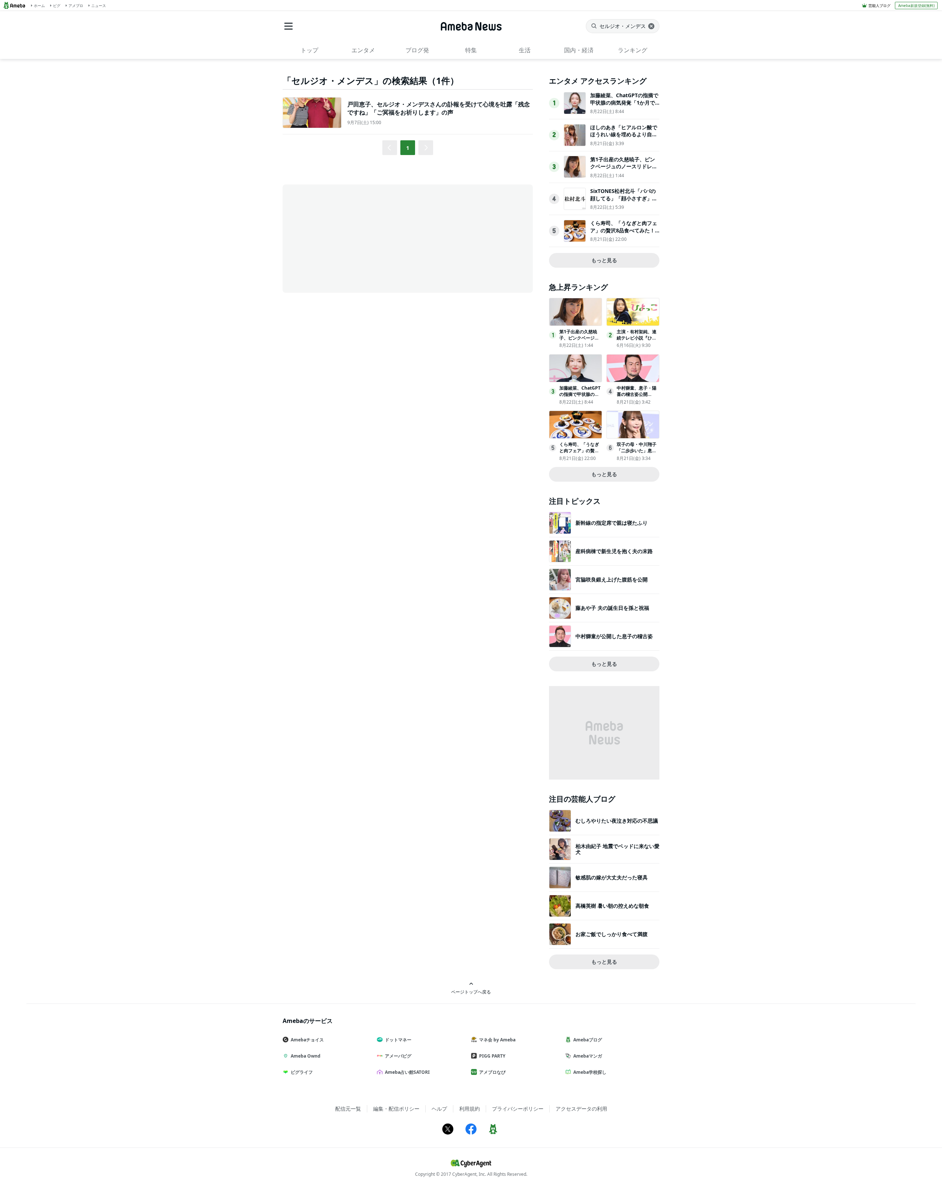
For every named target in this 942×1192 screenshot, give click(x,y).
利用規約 (469, 1108)
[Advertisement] (349, 238)
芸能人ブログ (879, 5)
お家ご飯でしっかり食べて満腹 (612, 934)
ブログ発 (417, 50)
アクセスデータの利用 (581, 1108)
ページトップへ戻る (471, 992)
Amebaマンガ (587, 1056)
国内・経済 (579, 50)
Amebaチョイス (307, 1040)
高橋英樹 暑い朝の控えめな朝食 (612, 905)
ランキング (632, 50)
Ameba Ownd (306, 1056)
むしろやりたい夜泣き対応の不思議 (617, 820)
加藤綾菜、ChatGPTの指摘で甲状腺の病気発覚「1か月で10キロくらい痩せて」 (624, 102)
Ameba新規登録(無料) (916, 5)
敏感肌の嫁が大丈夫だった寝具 (612, 877)
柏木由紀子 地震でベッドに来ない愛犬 (617, 849)
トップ (309, 50)
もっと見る (604, 260)
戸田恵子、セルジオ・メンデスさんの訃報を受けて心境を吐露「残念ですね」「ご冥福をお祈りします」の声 (438, 108)
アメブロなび (492, 1072)
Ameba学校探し (589, 1072)
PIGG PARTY (492, 1056)
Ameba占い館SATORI (407, 1072)
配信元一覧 (348, 1108)
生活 (525, 50)
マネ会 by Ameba (497, 1040)
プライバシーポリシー (517, 1108)
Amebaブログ (587, 1040)
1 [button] (407, 147)
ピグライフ (302, 1072)
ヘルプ (439, 1108)
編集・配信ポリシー (396, 1108)
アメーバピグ (398, 1056)
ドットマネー (398, 1040)
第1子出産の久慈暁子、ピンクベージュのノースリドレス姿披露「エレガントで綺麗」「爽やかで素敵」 (623, 170)
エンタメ (363, 50)
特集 (471, 50)
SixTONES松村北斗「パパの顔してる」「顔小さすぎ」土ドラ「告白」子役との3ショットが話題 (623, 201)
